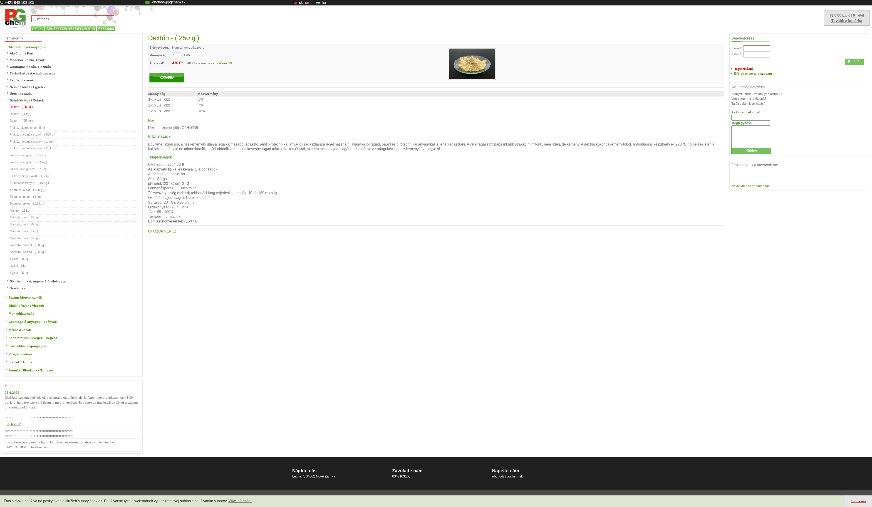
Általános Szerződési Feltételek (71, 29)
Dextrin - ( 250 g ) (21, 107)
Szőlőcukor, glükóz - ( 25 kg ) (29, 169)
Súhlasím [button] (858, 501)
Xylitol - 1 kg (18, 265)
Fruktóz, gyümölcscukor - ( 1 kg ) (32, 141)
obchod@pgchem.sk (168, 2)
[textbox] (72, 18)
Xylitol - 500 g (19, 259)
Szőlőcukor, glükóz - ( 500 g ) (29, 155)
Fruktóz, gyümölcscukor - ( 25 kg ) (32, 148)
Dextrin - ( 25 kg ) (21, 120)
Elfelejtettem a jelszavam (753, 73)
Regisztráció (743, 69)
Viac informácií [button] (240, 501)
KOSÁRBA (167, 77)
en (312, 3)
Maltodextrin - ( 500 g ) (25, 224)
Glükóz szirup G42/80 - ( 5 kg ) (30, 176)
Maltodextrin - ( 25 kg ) (25, 238)
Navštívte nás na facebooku (751, 186)
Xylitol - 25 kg (19, 273)
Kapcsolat (106, 29)
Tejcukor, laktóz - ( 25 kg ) (27, 203)
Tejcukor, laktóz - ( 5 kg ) (26, 196)
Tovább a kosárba (846, 21)
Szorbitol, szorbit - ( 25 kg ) (28, 252)
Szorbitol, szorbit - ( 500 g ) (28, 245)
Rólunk (37, 29)
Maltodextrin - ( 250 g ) (25, 217)
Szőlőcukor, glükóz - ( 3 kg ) (28, 162)
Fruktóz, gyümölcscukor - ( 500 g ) (32, 134)
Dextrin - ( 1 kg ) (20, 114)
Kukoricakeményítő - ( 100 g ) (29, 183)
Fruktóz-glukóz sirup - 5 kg (27, 127)
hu (324, 3)
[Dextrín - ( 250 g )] (472, 63)
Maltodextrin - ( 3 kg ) (24, 231)
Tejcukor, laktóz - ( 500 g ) (27, 190)
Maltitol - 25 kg (19, 210)
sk (301, 3)
